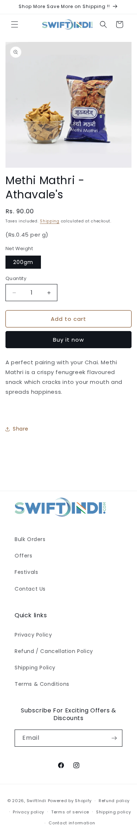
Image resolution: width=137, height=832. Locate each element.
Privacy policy (28, 812)
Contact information (72, 823)
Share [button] (20, 428)
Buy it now (68, 339)
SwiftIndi (36, 801)
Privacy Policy (33, 634)
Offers (24, 555)
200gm (23, 262)
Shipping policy (113, 812)
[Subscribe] (114, 738)
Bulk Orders (30, 539)
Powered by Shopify (70, 801)
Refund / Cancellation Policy (54, 651)
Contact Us (30, 588)
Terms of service (70, 812)
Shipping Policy (35, 667)
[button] (15, 24)
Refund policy (114, 801)
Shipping (50, 221)
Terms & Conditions (42, 684)
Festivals (26, 572)
